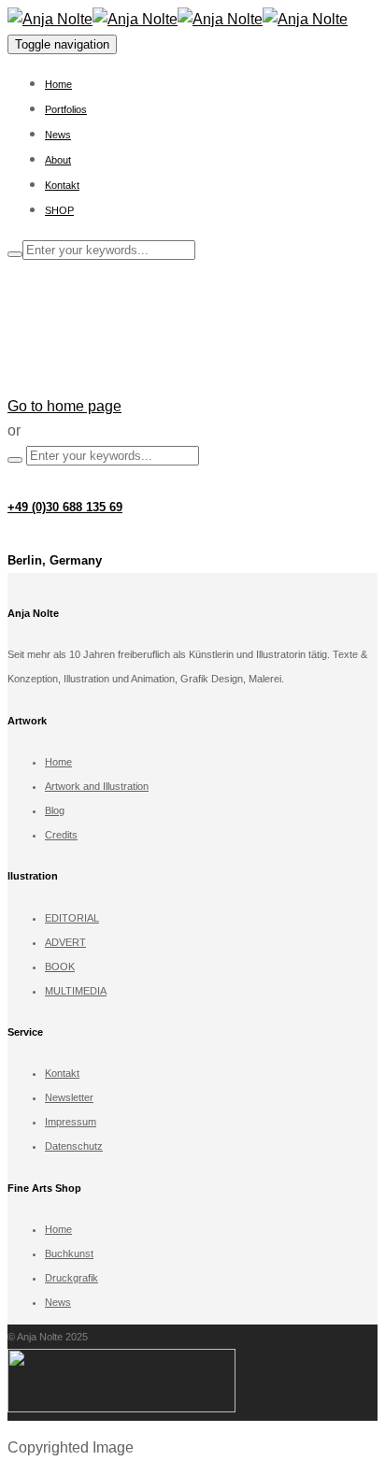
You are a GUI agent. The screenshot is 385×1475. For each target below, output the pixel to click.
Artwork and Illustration (97, 786)
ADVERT (65, 942)
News (58, 134)
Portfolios (66, 109)
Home (58, 84)
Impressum (70, 1121)
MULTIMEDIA (76, 990)
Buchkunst (69, 1253)
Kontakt (62, 185)
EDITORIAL (72, 918)
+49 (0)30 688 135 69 (64, 507)
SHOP (59, 210)
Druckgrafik (71, 1277)
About (58, 159)
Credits (61, 834)
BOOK (60, 966)
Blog (54, 810)
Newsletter (69, 1097)
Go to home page (64, 406)
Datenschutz (74, 1146)
